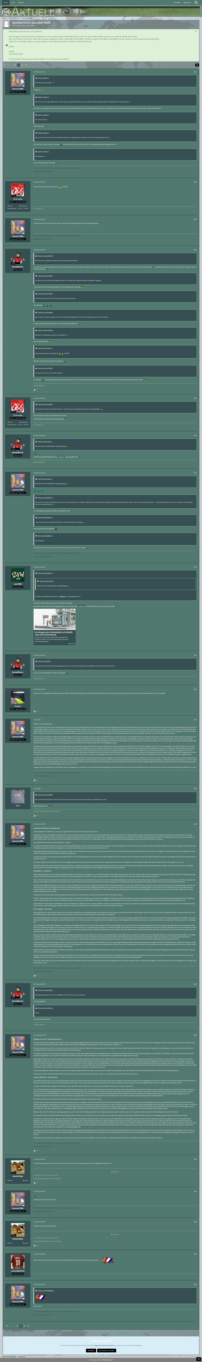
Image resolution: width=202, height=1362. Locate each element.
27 (18, 65)
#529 (195, 655)
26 (15, 65)
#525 (195, 398)
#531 (195, 720)
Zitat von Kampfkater (44, 498)
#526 (195, 435)
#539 (195, 1254)
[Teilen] (197, 65)
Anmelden (177, 2)
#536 (195, 1159)
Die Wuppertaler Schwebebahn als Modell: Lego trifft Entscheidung (54, 633)
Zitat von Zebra (43, 78)
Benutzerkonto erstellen (106, 1350)
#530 (195, 689)
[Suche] (196, 2)
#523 (195, 219)
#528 (195, 567)
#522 (195, 182)
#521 (195, 72)
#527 (195, 473)
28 (22, 65)
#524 (195, 250)
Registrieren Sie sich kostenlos (104, 1345)
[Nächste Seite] (26, 65)
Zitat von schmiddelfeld (45, 1290)
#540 (195, 1284)
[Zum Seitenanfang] (198, 1359)
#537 (195, 1191)
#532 (195, 789)
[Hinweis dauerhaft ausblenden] (196, 31)
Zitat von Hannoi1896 (45, 256)
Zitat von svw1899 (43, 661)
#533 (195, 824)
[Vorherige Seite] (5, 65)
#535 (195, 1035)
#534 (195, 984)
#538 (195, 1222)
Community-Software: (101, 1360)
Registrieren (187, 2)
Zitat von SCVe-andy (44, 348)
